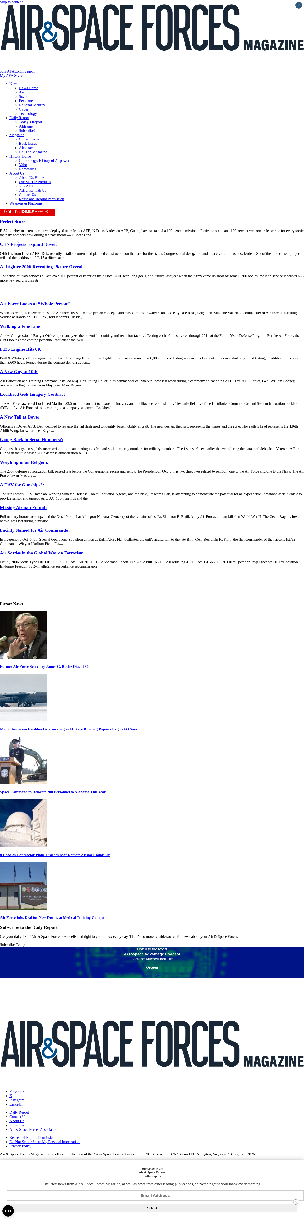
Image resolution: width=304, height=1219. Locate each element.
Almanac (26, 148)
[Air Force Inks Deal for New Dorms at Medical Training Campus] (24, 908)
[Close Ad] (295, 1202)
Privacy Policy (20, 1146)
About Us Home (31, 178)
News (14, 84)
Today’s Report (30, 122)
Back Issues (28, 143)
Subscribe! (27, 131)
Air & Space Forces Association (33, 1129)
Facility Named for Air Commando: (35, 530)
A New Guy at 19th (19, 371)
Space (23, 96)
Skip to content (11, 2)
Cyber (23, 109)
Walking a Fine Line (20, 326)
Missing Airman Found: (23, 507)
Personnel (26, 101)
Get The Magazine (33, 152)
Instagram (17, 1100)
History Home (20, 156)
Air (21, 92)
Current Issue (29, 139)
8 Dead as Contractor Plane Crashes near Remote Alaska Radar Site (55, 855)
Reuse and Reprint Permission (41, 199)
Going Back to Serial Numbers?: (31, 439)
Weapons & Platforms (26, 203)
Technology (28, 114)
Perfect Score (12, 221)
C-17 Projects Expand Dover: (28, 244)
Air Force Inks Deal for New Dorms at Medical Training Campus (52, 918)
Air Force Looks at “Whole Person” (35, 303)
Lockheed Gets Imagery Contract (32, 394)
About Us (17, 173)
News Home (28, 88)
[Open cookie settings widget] (8, 1211)
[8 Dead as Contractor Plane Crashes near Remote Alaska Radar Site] (24, 845)
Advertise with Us (32, 190)
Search (29, 71)
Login (19, 71)
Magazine (17, 135)
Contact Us (27, 195)
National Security (32, 105)
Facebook (17, 1091)
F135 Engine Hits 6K (20, 349)
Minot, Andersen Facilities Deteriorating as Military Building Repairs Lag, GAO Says (68, 729)
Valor (23, 165)
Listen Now (152, 976)
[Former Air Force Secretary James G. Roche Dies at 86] (24, 657)
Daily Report (19, 118)
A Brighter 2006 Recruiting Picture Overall (42, 266)
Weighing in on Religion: (24, 462)
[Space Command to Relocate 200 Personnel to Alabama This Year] (24, 783)
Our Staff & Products (35, 182)
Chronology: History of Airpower (44, 160)
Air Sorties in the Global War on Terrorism (42, 552)
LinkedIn (16, 1104)
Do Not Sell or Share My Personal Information (45, 1142)
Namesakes (27, 169)
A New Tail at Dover (19, 416)
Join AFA (7, 71)
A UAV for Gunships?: (22, 484)
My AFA (6, 76)
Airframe (26, 126)
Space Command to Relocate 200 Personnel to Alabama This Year (53, 792)
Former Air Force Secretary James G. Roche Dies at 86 (44, 667)
